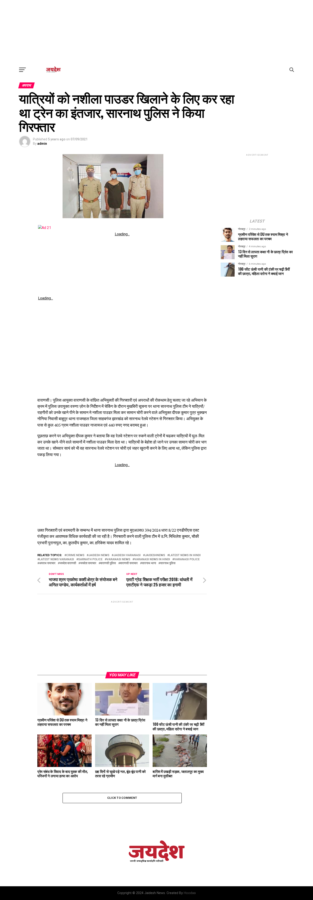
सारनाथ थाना (149, 563)
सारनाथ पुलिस (168, 563)
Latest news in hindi (185, 555)
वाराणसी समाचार (129, 563)
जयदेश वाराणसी (68, 563)
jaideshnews (155, 555)
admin (42, 143)
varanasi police (187, 559)
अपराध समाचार (47, 563)
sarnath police (90, 559)
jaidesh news (98, 555)
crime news (75, 555)
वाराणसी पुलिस (108, 563)
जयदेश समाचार (88, 563)
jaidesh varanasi (127, 555)
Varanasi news (118, 559)
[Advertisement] (156, 32)
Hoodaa (190, 893)
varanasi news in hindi (152, 559)
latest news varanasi (56, 559)
